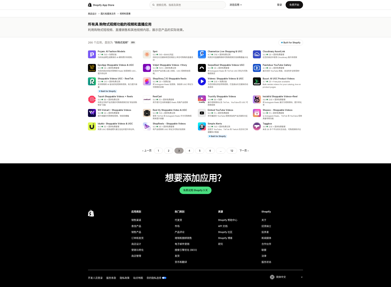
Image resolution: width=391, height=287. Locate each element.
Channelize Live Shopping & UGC (225, 51)
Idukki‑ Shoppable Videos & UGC (115, 123)
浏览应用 (234, 4)
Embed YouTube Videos (220, 110)
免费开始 (294, 4)
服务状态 (266, 261)
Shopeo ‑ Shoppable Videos (277, 110)
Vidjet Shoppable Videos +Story (170, 65)
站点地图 (138, 277)
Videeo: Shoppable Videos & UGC (225, 78)
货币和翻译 (181, 261)
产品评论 (180, 232)
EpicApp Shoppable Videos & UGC (116, 65)
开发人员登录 (95, 277)
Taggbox (267, 123)
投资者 (265, 232)
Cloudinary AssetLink (274, 51)
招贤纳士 (266, 226)
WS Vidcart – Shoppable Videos (114, 110)
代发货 (178, 220)
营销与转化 (137, 249)
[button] (113, 54)
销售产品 (136, 232)
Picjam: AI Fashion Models (111, 51)
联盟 (263, 249)
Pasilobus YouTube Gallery (277, 65)
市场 (177, 226)
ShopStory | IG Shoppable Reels (169, 78)
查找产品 (136, 226)
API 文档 (223, 226)
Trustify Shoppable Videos (222, 96)
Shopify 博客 (225, 238)
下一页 (243, 150)
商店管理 (136, 255)
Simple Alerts (215, 123)
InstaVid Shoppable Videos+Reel (280, 96)
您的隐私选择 (154, 277)
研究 (220, 243)
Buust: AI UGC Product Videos (279, 78)
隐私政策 (125, 277)
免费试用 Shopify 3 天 (195, 190)
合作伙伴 (266, 243)
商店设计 (136, 243)
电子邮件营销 (182, 243)
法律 (263, 255)
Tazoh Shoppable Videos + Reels (115, 96)
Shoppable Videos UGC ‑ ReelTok (115, 78)
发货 (177, 255)
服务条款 (111, 277)
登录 (279, 4)
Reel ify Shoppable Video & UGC (170, 110)
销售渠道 (136, 220)
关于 (263, 220)
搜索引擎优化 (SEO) (186, 249)
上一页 (148, 150)
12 (231, 150)
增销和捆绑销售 (183, 238)
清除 (133, 42)
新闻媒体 (266, 238)
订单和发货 (137, 238)
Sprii (155, 51)
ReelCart (157, 96)
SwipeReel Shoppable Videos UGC (226, 65)
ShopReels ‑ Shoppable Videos (169, 123)
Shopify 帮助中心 (227, 220)
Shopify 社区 (225, 232)
